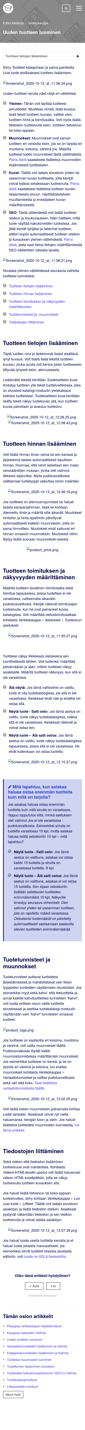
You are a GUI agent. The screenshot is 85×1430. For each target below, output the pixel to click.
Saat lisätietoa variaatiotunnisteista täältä (30, 1085)
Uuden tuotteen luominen (24, 1339)
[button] (34, 1286)
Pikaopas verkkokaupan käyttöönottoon (34, 1326)
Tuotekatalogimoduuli (22, 1379)
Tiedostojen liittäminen (26, 321)
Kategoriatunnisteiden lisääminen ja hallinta (37, 1353)
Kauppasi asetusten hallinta (26, 1332)
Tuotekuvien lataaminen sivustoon (31, 1366)
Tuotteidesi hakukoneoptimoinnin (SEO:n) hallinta (41, 1373)
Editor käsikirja (13, 23)
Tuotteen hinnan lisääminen (30, 293)
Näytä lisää (13, 1394)
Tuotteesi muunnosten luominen (29, 1359)
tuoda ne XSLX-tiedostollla (45, 1256)
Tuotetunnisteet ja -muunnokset (33, 314)
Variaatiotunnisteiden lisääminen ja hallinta (37, 1346)
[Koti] (8, 8)
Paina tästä (17, 159)
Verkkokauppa (38, 23)
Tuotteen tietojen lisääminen (31, 285)
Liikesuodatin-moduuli (22, 1386)
